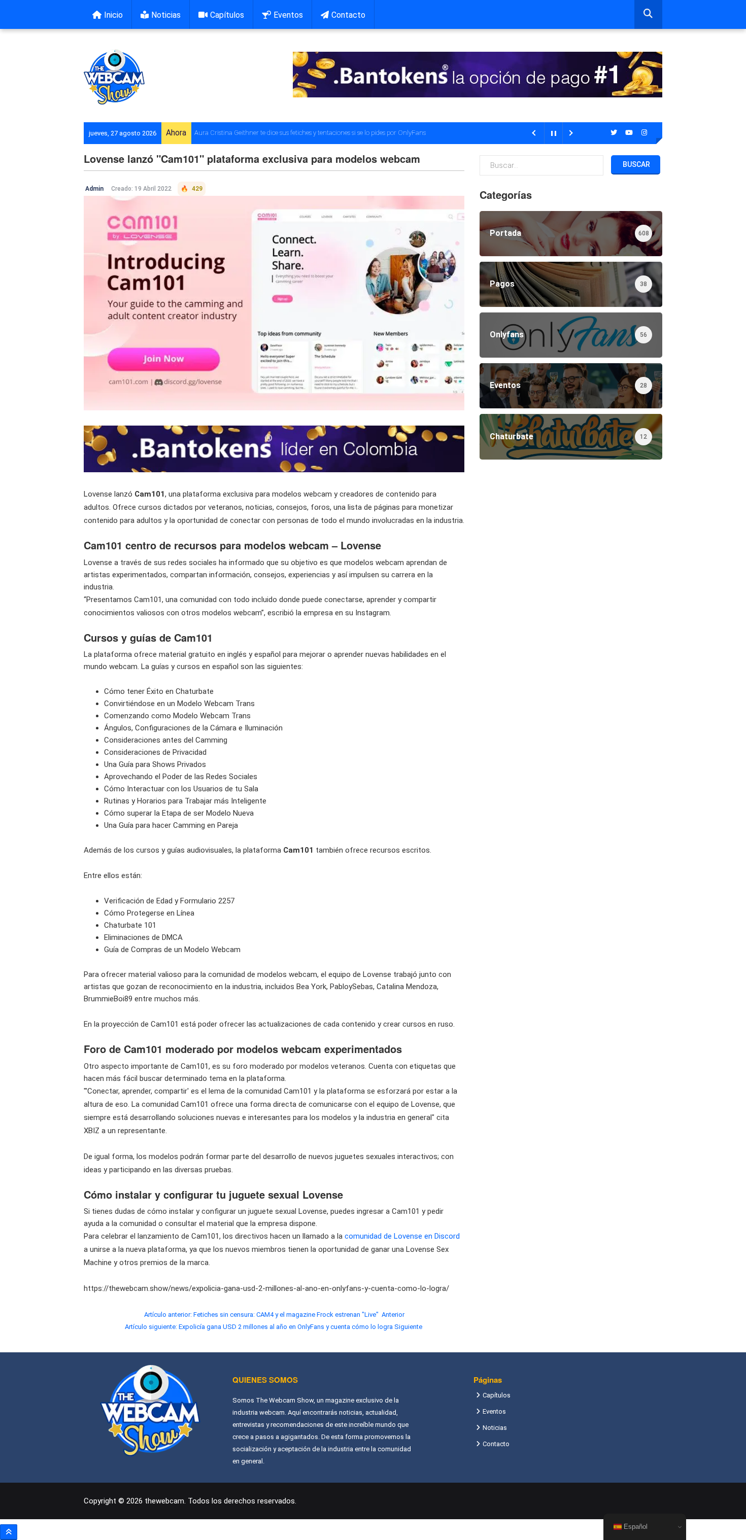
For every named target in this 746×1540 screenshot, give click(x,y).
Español (635, 1526)
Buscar (635, 164)
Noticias (166, 15)
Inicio (113, 15)
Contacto (348, 15)
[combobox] (648, 14)
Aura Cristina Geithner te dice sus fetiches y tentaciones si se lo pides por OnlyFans (310, 132)
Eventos (288, 15)
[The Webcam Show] (114, 76)
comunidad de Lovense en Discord (402, 1236)
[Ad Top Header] (477, 74)
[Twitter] (614, 132)
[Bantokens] (274, 448)
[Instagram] (644, 132)
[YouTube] (629, 132)
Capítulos (227, 15)
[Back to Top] (8, 1532)
